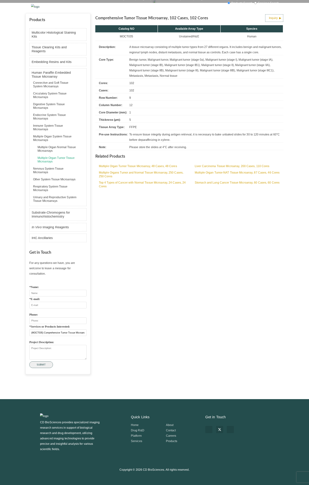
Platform (97, 6)
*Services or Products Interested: (49, 326)
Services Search (268, 3)
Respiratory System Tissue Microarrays (50, 188)
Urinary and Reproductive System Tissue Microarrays (54, 199)
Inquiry (273, 18)
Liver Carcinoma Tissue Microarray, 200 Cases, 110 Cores (232, 166)
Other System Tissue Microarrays (54, 179)
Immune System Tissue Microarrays (48, 127)
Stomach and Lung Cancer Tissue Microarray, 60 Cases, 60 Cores (237, 182)
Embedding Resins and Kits (52, 62)
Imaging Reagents (50, 227)
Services (113, 6)
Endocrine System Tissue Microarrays (49, 116)
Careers (171, 435)
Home (82, 6)
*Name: (34, 287)
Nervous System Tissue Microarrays (48, 170)
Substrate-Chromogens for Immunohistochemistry (51, 214)
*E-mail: (34, 299)
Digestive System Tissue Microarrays (49, 106)
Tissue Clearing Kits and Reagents (49, 49)
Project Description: (41, 342)
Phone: (33, 314)
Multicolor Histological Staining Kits (54, 34)
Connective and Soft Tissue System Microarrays (50, 84)
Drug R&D (147, 6)
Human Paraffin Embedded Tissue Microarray (51, 74)
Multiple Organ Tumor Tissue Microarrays (56, 159)
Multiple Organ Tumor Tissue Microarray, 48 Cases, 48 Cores (138, 166)
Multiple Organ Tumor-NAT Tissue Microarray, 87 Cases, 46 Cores (237, 172)
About (170, 424)
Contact (171, 430)
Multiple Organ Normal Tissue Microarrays (57, 149)
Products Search (241, 3)
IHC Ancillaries (42, 238)
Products (128, 6)
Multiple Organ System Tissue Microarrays (52, 138)
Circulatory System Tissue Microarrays (50, 95)
